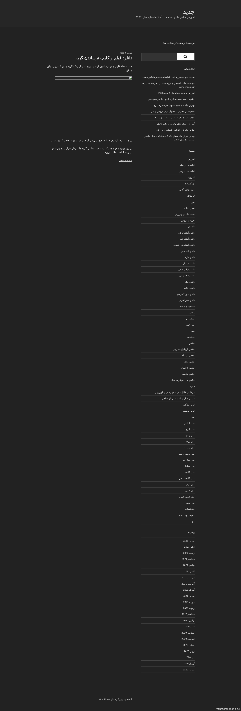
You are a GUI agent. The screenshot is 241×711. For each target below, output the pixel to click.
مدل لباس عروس (186, 496)
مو (193, 521)
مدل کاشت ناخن (187, 478)
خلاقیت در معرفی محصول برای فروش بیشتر (173, 111)
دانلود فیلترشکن (187, 275)
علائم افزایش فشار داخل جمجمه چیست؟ (175, 117)
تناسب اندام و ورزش (184, 214)
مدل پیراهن (189, 447)
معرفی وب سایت (186, 515)
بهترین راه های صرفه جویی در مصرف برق (174, 105)
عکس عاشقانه (188, 367)
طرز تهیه (190, 324)
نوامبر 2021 (189, 565)
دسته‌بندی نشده (187, 306)
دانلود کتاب (189, 288)
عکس (192, 343)
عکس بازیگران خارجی (184, 349)
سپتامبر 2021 (188, 577)
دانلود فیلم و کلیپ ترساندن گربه (103, 57)
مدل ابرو (190, 429)
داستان (191, 226)
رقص (192, 312)
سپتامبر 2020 (188, 633)
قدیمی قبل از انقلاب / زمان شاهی (178, 398)
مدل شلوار (189, 466)
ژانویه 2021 (189, 608)
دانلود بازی (189, 257)
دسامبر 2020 (188, 614)
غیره (192, 386)
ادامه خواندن (125, 160)
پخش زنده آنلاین (187, 189)
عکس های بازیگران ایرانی (182, 380)
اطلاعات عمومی (187, 171)
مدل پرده (190, 441)
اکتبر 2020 (189, 626)
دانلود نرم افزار (187, 300)
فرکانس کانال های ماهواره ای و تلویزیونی (175, 392)
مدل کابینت (189, 472)
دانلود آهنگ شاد (187, 238)
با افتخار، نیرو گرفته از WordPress (115, 699)
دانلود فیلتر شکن (186, 269)
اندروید (191, 177)
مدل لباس (190, 490)
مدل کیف (190, 484)
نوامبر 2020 (189, 620)
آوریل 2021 (189, 589)
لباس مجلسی (188, 410)
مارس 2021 (189, 596)
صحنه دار (190, 318)
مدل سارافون (188, 460)
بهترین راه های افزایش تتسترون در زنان (175, 129)
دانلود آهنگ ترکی (186, 232)
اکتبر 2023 (189, 546)
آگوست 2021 (188, 583)
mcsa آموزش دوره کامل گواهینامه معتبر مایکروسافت (168, 77)
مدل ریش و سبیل (186, 453)
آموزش (191, 159)
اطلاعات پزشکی (187, 165)
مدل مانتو (190, 503)
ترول (192, 202)
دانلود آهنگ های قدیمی (184, 245)
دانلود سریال (188, 263)
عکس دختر (189, 361)
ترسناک (191, 195)
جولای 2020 (189, 645)
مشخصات (190, 509)
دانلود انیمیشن (188, 251)
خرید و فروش (188, 220)
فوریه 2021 (189, 602)
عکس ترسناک (188, 355)
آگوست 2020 (188, 639)
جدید (189, 11)
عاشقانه (191, 337)
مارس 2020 (189, 669)
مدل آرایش (189, 423)
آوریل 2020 (189, 663)
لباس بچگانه (189, 404)
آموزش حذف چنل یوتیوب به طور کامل (176, 123)
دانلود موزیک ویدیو (186, 294)
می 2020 (190, 657)
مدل (193, 417)
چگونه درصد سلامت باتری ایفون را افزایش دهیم (171, 99)
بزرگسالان (190, 183)
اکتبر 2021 (189, 571)
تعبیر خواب (189, 208)
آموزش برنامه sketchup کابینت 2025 (176, 93)
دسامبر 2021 (188, 559)
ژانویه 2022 (189, 553)
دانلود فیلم (190, 282)
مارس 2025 (189, 540)
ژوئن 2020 (189, 651)
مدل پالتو (190, 435)
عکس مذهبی (188, 374)
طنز (193, 331)
